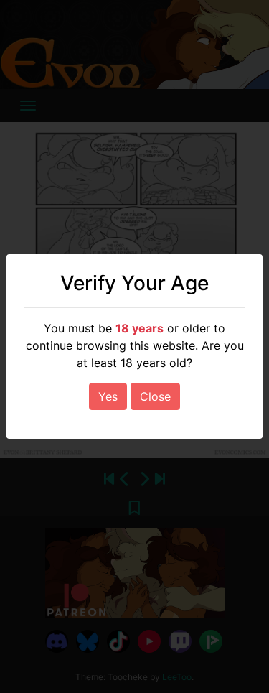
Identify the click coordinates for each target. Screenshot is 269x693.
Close (155, 396)
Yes (108, 396)
